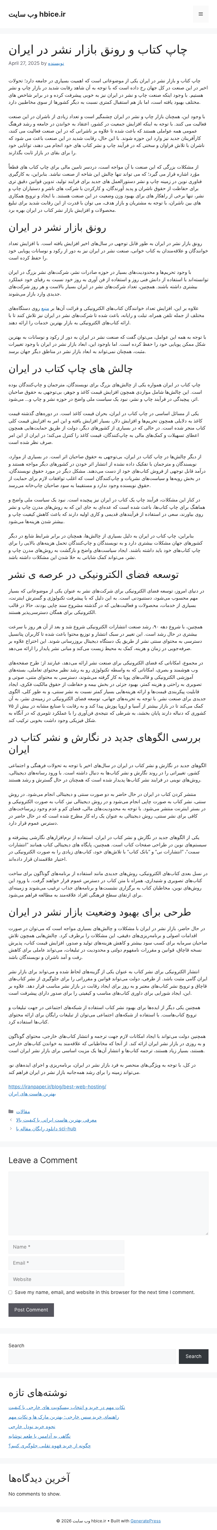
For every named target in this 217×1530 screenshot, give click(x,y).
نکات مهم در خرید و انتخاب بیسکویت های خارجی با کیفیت (66, 1407)
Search (16, 1345)
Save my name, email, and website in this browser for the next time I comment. (105, 1292)
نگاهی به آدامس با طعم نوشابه (39, 1436)
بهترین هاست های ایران (32, 1094)
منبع (45, 308)
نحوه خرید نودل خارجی (31, 1426)
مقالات (23, 1111)
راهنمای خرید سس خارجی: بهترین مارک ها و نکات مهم (63, 1417)
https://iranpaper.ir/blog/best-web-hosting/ (57, 1086)
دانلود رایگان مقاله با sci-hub (46, 1128)
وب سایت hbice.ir (37, 14)
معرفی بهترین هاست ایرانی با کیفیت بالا (56, 1120)
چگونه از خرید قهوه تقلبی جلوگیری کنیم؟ (49, 1445)
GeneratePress (146, 1521)
